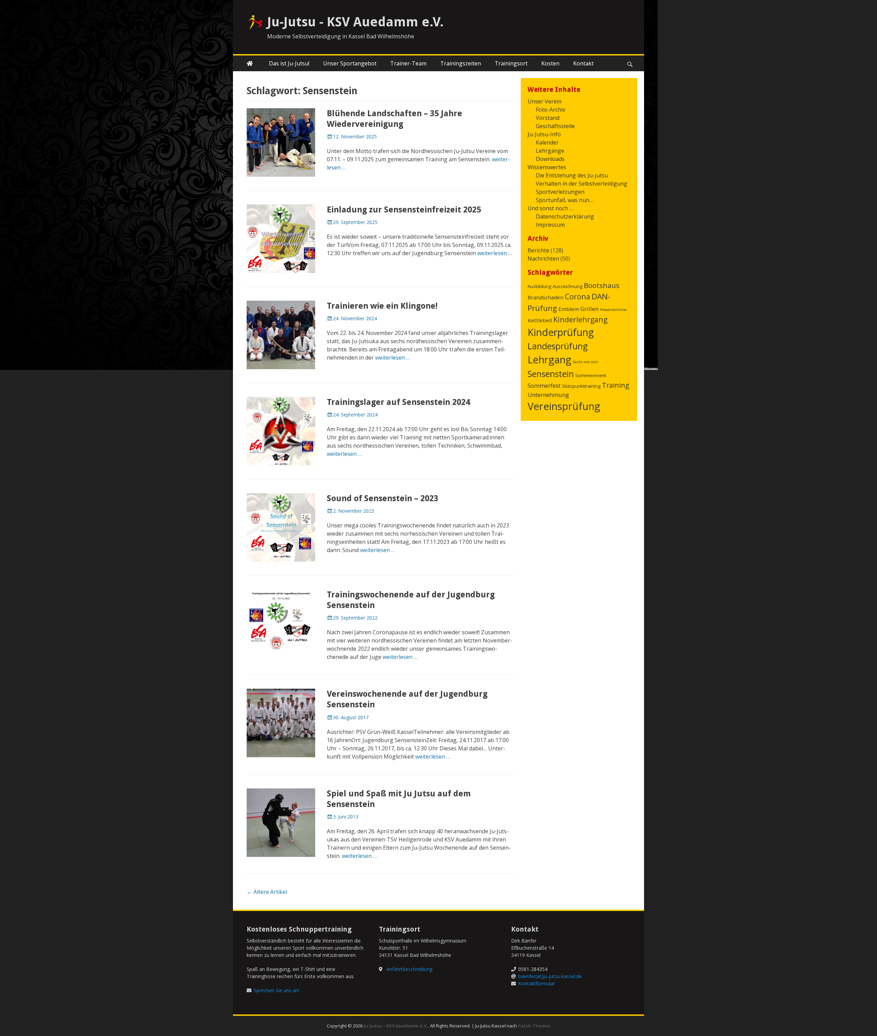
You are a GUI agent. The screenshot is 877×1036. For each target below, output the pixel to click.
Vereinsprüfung (564, 406)
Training (615, 385)
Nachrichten (543, 258)
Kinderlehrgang (580, 319)
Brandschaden (546, 297)
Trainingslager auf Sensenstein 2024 (398, 402)
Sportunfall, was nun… (564, 200)
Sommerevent (590, 375)
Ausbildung (539, 286)
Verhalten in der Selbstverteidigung (581, 183)
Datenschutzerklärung (565, 216)
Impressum (550, 224)
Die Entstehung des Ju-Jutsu (572, 175)
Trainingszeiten (460, 63)
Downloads (550, 159)
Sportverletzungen (560, 192)
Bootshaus (601, 285)
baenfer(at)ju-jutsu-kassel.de (550, 976)
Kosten (550, 63)
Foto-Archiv (550, 109)
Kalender (547, 142)
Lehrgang (549, 359)
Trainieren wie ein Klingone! (382, 306)
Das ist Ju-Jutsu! (289, 63)
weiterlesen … (494, 253)
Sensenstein (551, 373)
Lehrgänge (550, 150)
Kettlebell (540, 320)
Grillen (589, 309)
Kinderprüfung (561, 332)
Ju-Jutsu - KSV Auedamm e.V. (355, 21)
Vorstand (547, 118)
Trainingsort (511, 63)
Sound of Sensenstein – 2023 (382, 498)
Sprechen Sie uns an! (276, 990)
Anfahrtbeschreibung (409, 969)
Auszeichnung (567, 286)
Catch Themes (534, 1026)
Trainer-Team (408, 63)
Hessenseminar (613, 309)
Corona (577, 296)
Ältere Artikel (267, 892)
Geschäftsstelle (555, 126)
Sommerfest (544, 385)
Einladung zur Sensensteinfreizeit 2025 (404, 209)
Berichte (538, 250)
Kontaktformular (536, 983)
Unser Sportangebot (349, 63)
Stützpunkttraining (581, 386)
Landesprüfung (558, 346)
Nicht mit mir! (585, 362)
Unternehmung (548, 395)
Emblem (568, 308)
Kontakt (583, 63)
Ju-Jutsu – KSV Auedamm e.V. (395, 1026)
